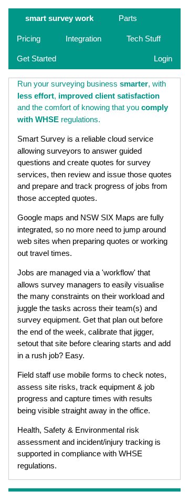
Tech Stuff (144, 38)
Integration (83, 38)
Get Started (36, 58)
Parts (128, 18)
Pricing (28, 38)
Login (163, 58)
